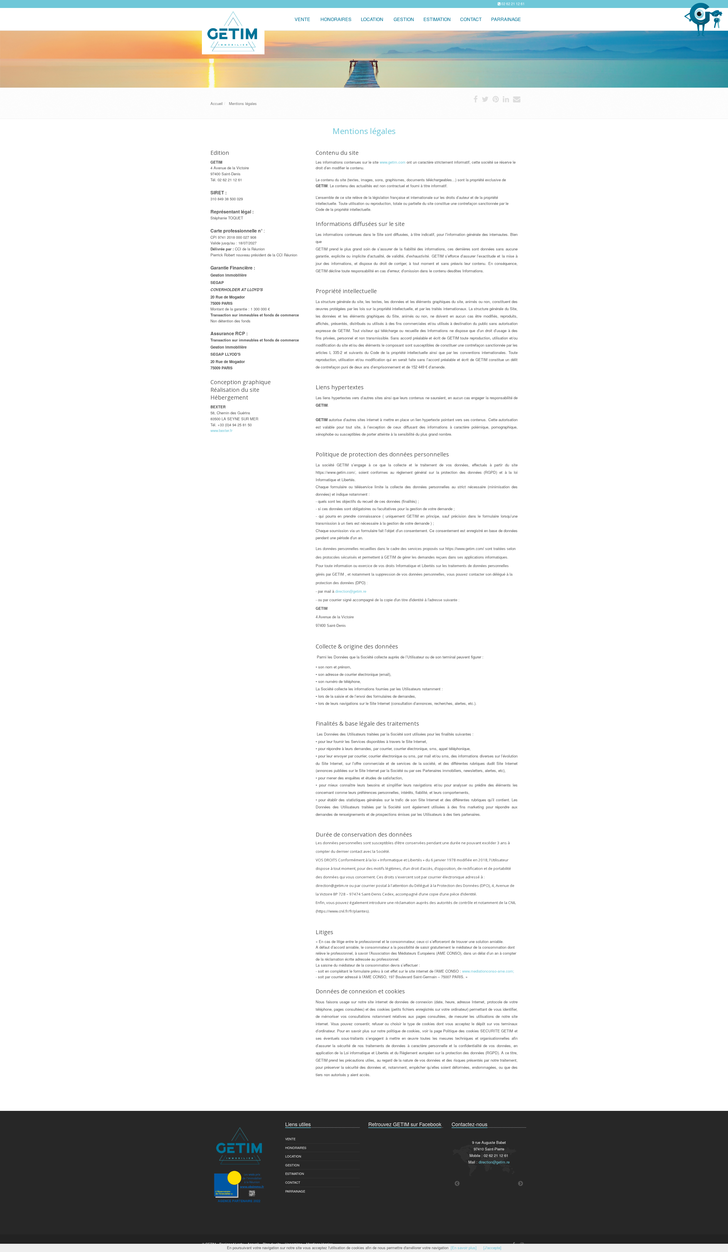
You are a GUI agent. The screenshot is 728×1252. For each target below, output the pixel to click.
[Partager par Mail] (516, 100)
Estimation (294, 1173)
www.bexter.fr (221, 430)
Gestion (292, 1165)
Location (372, 19)
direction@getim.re (350, 591)
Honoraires (295, 1147)
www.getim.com (393, 162)
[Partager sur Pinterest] (496, 100)
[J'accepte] (492, 1247)
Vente (302, 19)
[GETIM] (232, 15)
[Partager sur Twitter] (485, 100)
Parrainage (506, 19)
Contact (292, 1182)
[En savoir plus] (464, 1247)
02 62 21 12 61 (513, 3)
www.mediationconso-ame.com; (488, 971)
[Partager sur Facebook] (475, 100)
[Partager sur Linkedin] (506, 100)
